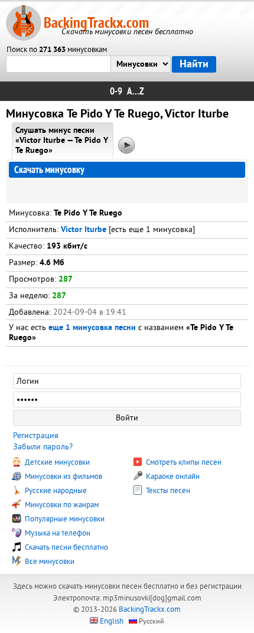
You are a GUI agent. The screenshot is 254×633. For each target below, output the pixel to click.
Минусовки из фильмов (62, 476)
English (111, 621)
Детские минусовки (56, 462)
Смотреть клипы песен (183, 462)
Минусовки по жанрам (61, 505)
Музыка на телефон (56, 533)
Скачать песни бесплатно (65, 547)
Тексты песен (167, 491)
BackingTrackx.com (96, 22)
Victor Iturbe (83, 230)
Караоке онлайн (172, 476)
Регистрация (35, 435)
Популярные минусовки (64, 519)
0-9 (116, 91)
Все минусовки (48, 561)
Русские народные (55, 491)
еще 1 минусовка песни (92, 328)
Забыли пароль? (43, 446)
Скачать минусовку (49, 169)
